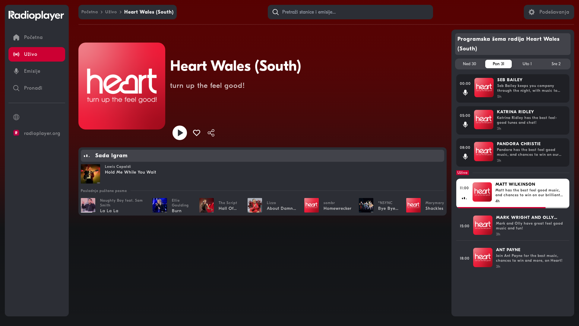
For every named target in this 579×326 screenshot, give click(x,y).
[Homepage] (36, 16)
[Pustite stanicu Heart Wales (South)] (179, 133)
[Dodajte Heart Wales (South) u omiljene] (197, 133)
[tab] (469, 64)
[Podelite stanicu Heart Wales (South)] (211, 133)
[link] (89, 12)
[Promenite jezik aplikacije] (36, 117)
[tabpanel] (513, 193)
